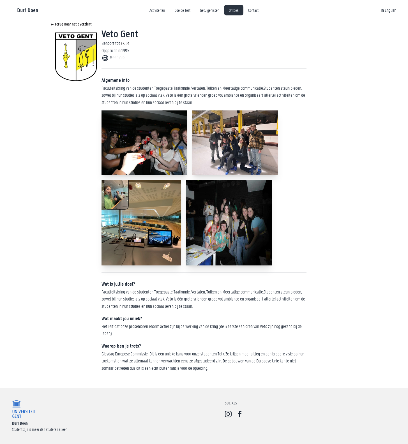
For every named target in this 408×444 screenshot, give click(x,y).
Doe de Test (182, 10)
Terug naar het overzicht (73, 24)
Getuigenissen (209, 10)
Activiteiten (157, 10)
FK (123, 43)
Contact (253, 10)
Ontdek (234, 10)
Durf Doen (27, 9)
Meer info (117, 57)
